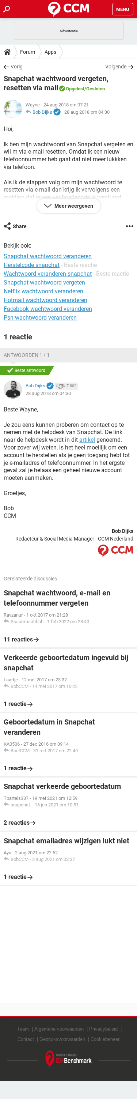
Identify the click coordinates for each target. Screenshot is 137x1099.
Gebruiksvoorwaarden (62, 1039)
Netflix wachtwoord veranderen (43, 291)
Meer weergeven (73, 206)
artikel (87, 439)
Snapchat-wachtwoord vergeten (44, 282)
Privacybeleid (103, 1029)
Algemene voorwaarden (59, 1029)
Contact (26, 1039)
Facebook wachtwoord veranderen (48, 308)
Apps (50, 52)
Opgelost (75, 88)
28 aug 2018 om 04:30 (87, 112)
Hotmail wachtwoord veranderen (45, 300)
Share (20, 226)
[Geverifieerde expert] (57, 112)
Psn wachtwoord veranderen (40, 317)
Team (23, 1029)
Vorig (17, 66)
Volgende (115, 66)
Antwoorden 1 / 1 (27, 355)
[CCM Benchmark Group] (68, 1059)
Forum (27, 52)
